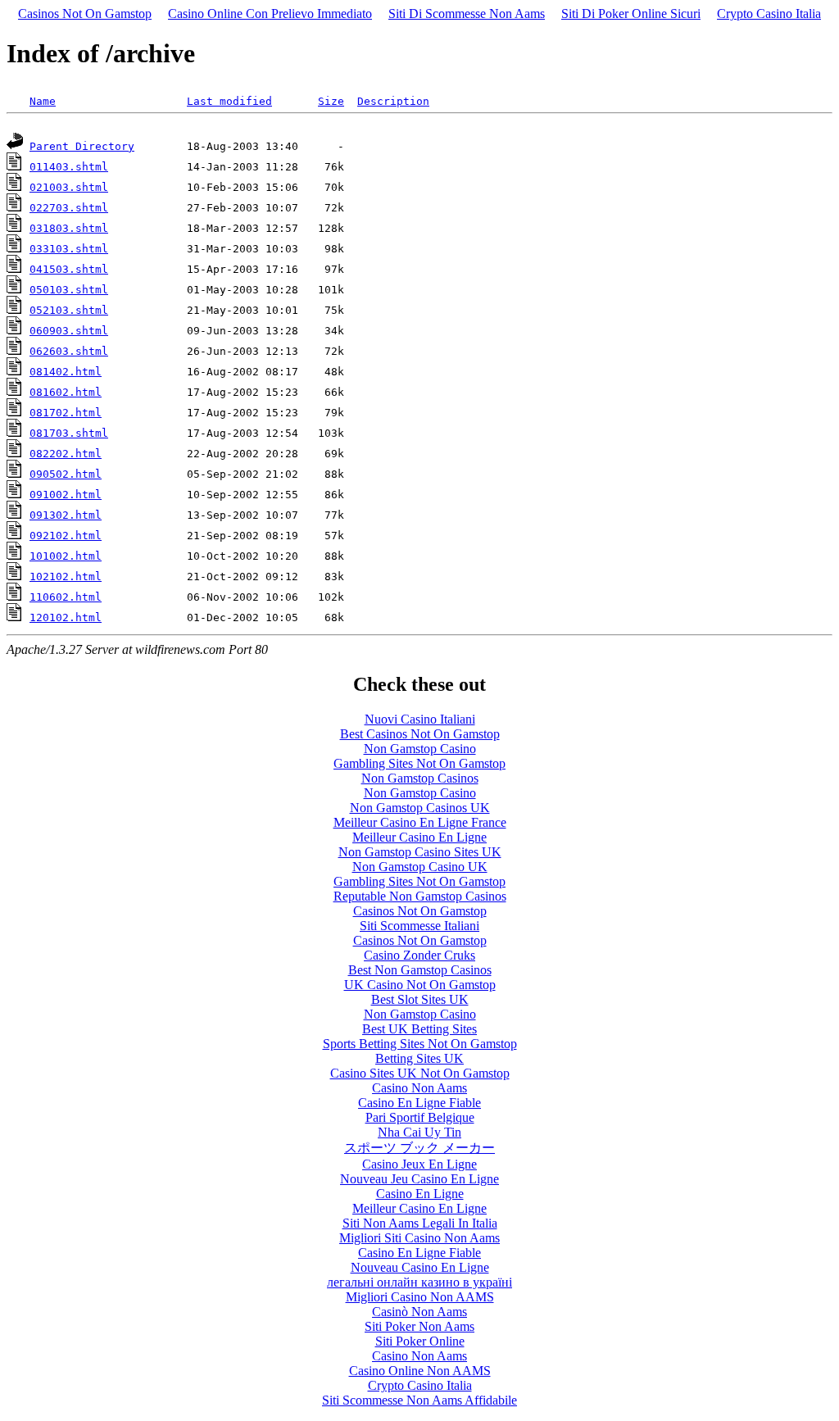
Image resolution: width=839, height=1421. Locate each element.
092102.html (65, 535)
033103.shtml (68, 249)
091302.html (65, 515)
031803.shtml (68, 228)
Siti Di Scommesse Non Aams (466, 13)
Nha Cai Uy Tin (419, 1132)
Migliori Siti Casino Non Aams (419, 1238)
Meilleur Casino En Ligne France (419, 822)
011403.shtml (68, 167)
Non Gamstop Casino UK (420, 867)
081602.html (65, 392)
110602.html (65, 597)
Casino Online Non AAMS (420, 1371)
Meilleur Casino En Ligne (419, 837)
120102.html (65, 617)
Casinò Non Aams (419, 1312)
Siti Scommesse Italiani (419, 926)
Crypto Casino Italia (769, 13)
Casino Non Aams (419, 1088)
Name (42, 101)
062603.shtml (68, 351)
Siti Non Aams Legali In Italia (419, 1223)
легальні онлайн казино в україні (419, 1282)
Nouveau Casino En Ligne (420, 1267)
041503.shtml (68, 269)
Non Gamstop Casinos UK (420, 808)
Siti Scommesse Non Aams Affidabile (419, 1400)
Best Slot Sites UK (420, 999)
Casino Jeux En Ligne (419, 1164)
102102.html (65, 576)
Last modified (229, 101)
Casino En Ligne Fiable (419, 1103)
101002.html (65, 556)
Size (331, 101)
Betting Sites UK (419, 1058)
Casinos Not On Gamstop (85, 13)
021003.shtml (68, 187)
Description (393, 101)
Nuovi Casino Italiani (420, 719)
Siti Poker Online (420, 1341)
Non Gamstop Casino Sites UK (419, 852)
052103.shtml (68, 310)
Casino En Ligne (420, 1194)
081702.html (65, 412)
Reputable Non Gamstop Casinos (419, 896)
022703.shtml (68, 208)
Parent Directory (81, 146)
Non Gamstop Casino (420, 749)
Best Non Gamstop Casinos (420, 970)
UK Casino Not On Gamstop (420, 985)
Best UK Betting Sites (419, 1029)
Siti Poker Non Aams (419, 1326)
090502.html (65, 474)
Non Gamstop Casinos (419, 778)
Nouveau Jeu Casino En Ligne (419, 1179)
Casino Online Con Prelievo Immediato (270, 13)
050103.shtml (68, 290)
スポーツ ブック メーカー (419, 1148)
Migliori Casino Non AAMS (420, 1297)
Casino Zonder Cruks (419, 955)
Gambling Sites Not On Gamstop (419, 763)
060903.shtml (68, 331)
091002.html (65, 494)
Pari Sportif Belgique (419, 1117)
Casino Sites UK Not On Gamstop (420, 1073)
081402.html (65, 371)
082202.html (65, 453)
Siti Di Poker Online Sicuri (631, 13)
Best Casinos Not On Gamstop (420, 734)
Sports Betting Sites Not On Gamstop (420, 1044)
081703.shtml (68, 433)
